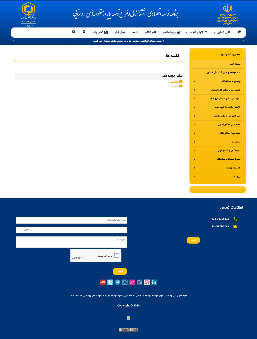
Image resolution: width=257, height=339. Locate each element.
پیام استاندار (171, 32)
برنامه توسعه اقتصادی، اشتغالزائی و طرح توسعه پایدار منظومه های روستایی (128, 14)
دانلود (135, 32)
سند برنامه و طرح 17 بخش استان (223, 72)
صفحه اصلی (234, 64)
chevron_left (13, 41)
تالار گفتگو (150, 32)
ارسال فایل (120, 32)
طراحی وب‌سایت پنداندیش (128, 330)
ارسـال (120, 271)
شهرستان (174, 82)
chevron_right (243, 41)
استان (176, 86)
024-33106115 (220, 219)
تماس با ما (100, 32)
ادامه (193, 240)
